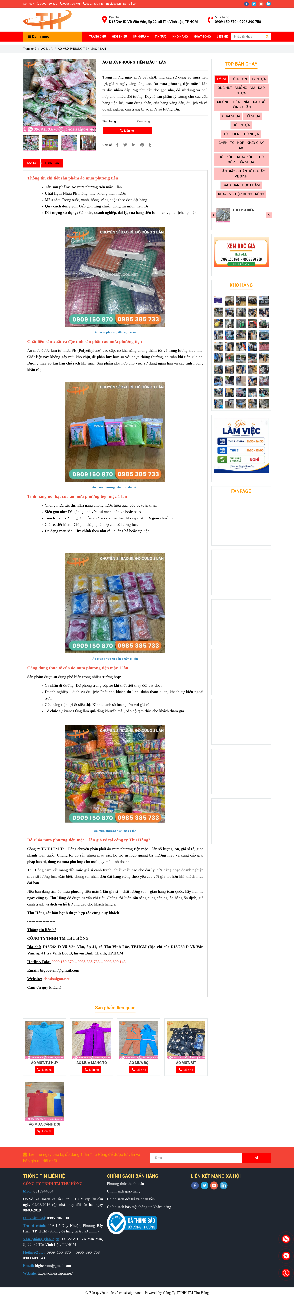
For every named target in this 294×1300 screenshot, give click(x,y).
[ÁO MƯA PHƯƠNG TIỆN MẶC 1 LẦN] (47, 20)
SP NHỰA (140, 36)
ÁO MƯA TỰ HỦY (44, 1063)
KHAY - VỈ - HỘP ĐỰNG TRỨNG (241, 194)
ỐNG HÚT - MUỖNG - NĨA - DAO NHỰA (241, 90)
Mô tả (31, 163)
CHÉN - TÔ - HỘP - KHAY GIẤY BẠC (241, 145)
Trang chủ (29, 49)
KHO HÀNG (180, 36)
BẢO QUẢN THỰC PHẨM (241, 185)
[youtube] (262, 3)
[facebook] (247, 3)
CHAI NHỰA (231, 116)
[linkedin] (269, 3)
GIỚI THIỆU (119, 36)
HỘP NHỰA (241, 125)
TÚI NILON (239, 79)
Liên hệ (128, 130)
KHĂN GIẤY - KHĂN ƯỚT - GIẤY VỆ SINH (241, 173)
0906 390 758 (72, 3)
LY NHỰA (259, 79)
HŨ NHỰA (252, 116)
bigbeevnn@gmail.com (124, 3)
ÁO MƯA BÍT (186, 1063)
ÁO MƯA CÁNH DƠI (44, 1124)
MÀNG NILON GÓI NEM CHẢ (246, 211)
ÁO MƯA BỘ (138, 1063)
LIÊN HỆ (222, 36)
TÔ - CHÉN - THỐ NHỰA (241, 134)
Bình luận (52, 163)
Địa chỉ (114, 17)
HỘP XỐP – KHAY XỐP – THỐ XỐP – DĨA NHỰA (241, 159)
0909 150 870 (49, 3)
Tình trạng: (109, 121)
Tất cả (221, 79)
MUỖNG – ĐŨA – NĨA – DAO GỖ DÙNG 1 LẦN (241, 104)
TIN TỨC (160, 36)
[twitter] (255, 3)
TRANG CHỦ (97, 36)
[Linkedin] (133, 145)
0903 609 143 (95, 3)
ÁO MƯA (47, 49)
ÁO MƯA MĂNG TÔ (91, 1063)
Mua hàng (222, 17)
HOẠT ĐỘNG (202, 36)
